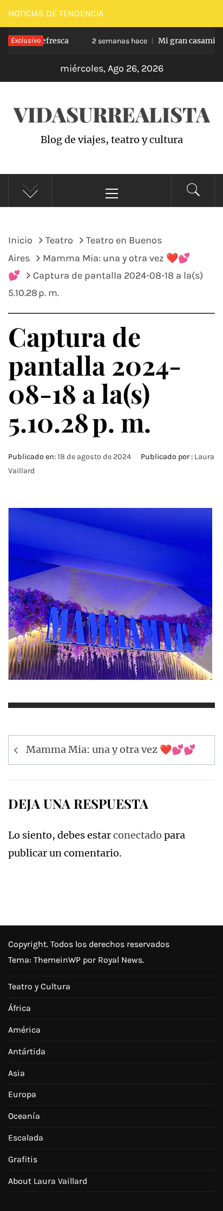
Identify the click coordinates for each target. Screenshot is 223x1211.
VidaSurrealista (112, 114)
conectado (137, 835)
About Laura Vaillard (47, 1181)
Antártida (26, 1051)
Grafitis (22, 1159)
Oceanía (24, 1116)
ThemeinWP (58, 960)
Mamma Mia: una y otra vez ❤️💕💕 (110, 749)
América (24, 1030)
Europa (22, 1094)
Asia (16, 1073)
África (19, 1008)
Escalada (25, 1137)
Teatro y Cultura (39, 986)
